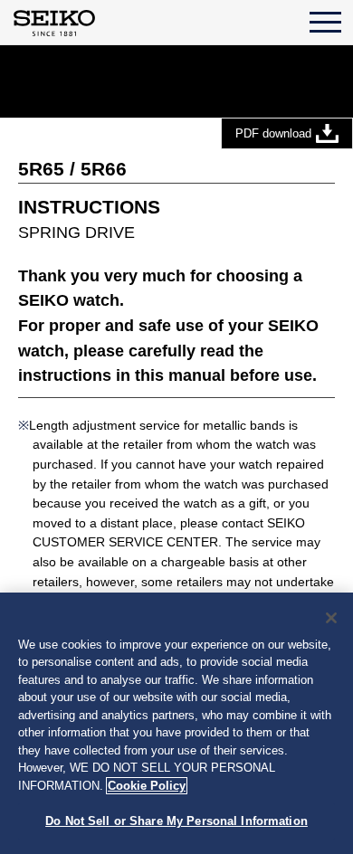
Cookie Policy (147, 785)
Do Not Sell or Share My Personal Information (176, 821)
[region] (176, 723)
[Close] (331, 618)
